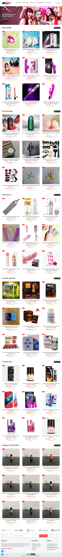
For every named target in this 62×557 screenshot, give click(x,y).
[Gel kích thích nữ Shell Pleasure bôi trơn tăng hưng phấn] (11, 399)
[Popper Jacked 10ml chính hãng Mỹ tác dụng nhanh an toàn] (31, 509)
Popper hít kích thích (11, 445)
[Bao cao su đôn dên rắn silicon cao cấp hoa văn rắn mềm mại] (11, 206)
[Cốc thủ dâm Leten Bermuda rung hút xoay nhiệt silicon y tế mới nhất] (31, 149)
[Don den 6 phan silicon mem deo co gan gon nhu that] (11, 259)
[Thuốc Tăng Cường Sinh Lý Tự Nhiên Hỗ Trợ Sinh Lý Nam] (31, 316)
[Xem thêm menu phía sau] (56, 3)
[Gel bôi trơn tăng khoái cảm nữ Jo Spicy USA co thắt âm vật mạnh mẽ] (31, 426)
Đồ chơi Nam (8, 111)
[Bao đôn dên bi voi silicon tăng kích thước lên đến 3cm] (51, 206)
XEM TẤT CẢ (57, 27)
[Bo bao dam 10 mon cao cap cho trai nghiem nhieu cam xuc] (51, 149)
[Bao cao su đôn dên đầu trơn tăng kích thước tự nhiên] (11, 233)
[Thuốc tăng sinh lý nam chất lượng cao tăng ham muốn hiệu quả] (51, 290)
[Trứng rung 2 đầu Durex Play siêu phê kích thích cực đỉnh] (31, 39)
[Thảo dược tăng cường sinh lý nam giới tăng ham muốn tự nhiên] (51, 316)
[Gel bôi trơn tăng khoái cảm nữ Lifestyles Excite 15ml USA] (11, 373)
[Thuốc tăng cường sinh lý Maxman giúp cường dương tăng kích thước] (11, 316)
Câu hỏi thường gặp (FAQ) (52, 547)
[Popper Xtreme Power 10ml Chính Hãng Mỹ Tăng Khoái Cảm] (31, 457)
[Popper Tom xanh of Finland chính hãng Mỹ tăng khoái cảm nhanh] (11, 509)
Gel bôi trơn (7, 362)
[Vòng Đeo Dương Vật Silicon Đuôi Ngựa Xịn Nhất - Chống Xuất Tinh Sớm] (11, 149)
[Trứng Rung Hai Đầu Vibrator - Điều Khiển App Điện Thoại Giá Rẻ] (11, 39)
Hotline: (7, 548)
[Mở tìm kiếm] (58, 3)
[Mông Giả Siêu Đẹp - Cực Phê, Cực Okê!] (51, 123)
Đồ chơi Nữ (7, 28)
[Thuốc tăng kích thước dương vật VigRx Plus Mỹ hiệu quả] (11, 342)
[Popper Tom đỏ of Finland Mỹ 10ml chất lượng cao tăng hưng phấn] (51, 483)
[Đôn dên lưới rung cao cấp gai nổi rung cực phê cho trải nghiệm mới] (51, 259)
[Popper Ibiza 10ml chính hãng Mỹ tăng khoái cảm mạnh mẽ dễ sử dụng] (51, 457)
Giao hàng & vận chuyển (52, 544)
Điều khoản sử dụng (36, 544)
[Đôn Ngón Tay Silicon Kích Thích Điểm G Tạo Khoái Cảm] (51, 233)
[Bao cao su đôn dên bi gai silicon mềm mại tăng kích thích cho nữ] (31, 233)
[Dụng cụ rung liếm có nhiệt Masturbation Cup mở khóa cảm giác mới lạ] (11, 123)
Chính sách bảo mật (36, 545)
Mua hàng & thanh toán (52, 545)
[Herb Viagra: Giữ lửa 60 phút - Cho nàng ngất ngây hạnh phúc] (11, 290)
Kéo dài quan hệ (9, 278)
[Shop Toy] (7, 3)
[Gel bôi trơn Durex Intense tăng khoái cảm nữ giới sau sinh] (31, 399)
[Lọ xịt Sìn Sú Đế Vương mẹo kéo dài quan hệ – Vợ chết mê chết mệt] (31, 290)
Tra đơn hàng (43, 535)
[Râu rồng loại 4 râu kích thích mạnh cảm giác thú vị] (31, 175)
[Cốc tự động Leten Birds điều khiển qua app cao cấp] (31, 123)
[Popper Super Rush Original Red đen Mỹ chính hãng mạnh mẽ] (31, 483)
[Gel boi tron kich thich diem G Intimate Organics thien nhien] (31, 373)
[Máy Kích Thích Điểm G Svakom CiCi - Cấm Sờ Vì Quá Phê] (51, 39)
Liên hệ (33, 549)
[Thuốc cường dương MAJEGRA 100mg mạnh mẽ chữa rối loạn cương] (31, 342)
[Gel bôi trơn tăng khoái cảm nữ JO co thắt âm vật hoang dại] (11, 426)
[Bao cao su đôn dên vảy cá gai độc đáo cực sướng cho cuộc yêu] (31, 206)
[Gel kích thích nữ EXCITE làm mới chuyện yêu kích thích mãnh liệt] (51, 373)
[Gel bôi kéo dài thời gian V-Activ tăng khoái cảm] (51, 399)
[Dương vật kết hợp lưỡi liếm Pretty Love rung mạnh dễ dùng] (31, 65)
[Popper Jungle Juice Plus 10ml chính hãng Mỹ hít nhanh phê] (51, 509)
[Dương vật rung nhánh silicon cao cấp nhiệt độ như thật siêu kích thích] (51, 92)
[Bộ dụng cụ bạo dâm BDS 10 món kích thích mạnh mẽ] (11, 175)
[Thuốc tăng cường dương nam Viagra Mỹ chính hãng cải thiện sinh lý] (51, 342)
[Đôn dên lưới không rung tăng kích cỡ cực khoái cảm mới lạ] (31, 259)
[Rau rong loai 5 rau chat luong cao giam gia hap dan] (51, 175)
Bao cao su (7, 195)
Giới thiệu (34, 547)
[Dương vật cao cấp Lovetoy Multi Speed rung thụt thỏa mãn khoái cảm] (11, 92)
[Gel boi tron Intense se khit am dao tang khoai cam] (51, 426)
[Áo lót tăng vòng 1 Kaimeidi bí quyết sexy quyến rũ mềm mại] (11, 65)
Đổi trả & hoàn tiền (51, 549)
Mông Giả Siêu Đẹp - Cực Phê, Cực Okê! (51, 133)
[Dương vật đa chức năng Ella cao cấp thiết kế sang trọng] (51, 65)
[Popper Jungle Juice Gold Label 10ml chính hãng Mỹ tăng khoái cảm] (11, 457)
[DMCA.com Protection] (31, 554)
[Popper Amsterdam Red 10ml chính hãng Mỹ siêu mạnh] (11, 483)
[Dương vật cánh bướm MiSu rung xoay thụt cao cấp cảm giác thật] (31, 92)
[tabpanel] (31, 14)
